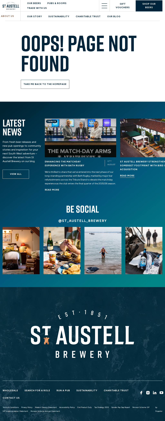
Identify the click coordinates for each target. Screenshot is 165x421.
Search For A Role (37, 390)
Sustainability (58, 16)
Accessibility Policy (67, 407)
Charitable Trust (88, 16)
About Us (7, 16)
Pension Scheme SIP (140, 407)
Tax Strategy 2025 (101, 407)
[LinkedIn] (154, 393)
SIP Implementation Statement (15, 411)
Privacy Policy (26, 407)
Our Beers (34, 3)
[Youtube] (161, 393)
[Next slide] (156, 138)
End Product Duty (84, 407)
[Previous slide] (49, 138)
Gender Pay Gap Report (120, 407)
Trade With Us (37, 8)
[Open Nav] (104, 5)
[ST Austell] (11, 6)
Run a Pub (63, 390)
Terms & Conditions (11, 407)
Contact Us (11, 398)
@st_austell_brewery (82, 221)
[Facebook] (140, 393)
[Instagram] (147, 393)
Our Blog (113, 16)
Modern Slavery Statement (46, 407)
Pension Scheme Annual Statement (45, 411)
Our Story (34, 16)
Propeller (158, 411)
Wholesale (10, 390)
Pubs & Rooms (57, 3)
